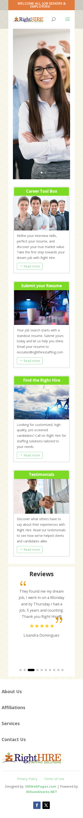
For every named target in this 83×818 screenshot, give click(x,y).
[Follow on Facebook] (37, 805)
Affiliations (13, 707)
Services (11, 723)
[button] (20, 670)
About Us (12, 691)
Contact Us (14, 739)
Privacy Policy (27, 779)
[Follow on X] (46, 805)
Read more (32, 266)
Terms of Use (54, 779)
